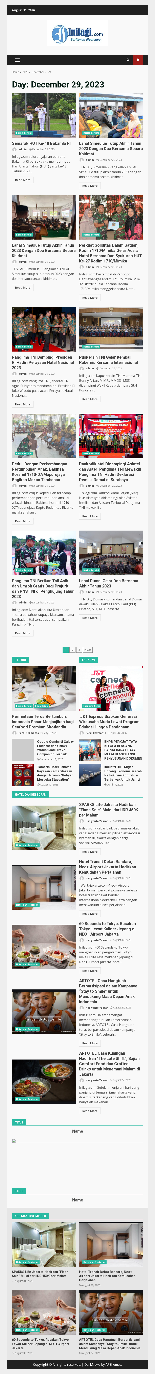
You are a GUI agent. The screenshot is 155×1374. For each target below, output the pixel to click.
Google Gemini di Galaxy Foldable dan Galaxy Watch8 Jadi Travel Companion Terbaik (23, 750)
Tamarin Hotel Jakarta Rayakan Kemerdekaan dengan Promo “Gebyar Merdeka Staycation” (23, 775)
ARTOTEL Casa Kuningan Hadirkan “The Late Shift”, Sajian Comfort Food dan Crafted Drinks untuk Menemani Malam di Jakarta (44, 1082)
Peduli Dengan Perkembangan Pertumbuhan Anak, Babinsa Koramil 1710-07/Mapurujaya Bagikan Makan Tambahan (44, 436)
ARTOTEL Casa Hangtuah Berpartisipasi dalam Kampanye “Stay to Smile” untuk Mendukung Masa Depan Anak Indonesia (44, 1011)
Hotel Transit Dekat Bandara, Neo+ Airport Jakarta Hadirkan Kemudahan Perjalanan (44, 887)
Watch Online (138, 60)
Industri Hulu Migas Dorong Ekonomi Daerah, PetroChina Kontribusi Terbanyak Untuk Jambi (90, 775)
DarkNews (92, 1364)
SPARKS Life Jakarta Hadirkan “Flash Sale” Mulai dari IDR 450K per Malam (44, 828)
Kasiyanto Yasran (96, 821)
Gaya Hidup (41, 706)
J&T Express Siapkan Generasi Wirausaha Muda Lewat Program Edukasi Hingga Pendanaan (111, 688)
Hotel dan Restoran (27, 845)
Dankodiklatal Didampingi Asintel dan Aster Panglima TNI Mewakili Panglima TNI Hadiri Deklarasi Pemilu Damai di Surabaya (111, 436)
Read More (22, 180)
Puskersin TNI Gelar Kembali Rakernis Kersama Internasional (111, 329)
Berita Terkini (23, 132)
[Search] (128, 60)
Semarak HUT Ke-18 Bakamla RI (44, 115)
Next (87, 649)
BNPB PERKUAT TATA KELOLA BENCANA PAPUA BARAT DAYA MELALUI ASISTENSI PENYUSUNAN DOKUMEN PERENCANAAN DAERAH (90, 750)
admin (22, 149)
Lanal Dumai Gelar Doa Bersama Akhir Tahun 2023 (111, 553)
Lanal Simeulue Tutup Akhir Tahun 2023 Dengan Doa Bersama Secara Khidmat (111, 115)
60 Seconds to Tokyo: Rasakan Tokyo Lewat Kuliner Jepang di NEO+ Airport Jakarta (44, 947)
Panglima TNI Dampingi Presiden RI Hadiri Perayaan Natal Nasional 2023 (44, 329)
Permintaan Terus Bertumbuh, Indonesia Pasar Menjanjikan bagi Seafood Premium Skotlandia (44, 688)
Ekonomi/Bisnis (91, 706)
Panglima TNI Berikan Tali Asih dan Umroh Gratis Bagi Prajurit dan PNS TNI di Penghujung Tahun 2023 (44, 553)
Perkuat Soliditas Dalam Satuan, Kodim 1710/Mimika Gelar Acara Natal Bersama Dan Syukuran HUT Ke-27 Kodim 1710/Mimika (111, 217)
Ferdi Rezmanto (28, 733)
